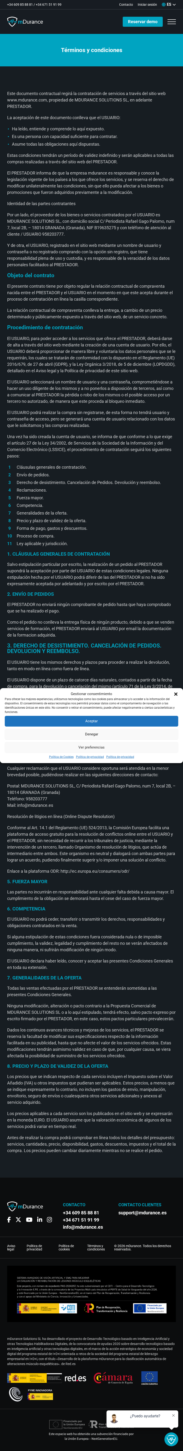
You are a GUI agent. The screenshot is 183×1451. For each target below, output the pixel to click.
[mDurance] (25, 22)
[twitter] (18, 1220)
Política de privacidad (90, 757)
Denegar (91, 734)
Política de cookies (66, 1247)
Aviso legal (11, 1247)
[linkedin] (39, 1220)
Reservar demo (143, 21)
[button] (175, 694)
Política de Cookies (61, 757)
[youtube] (29, 1220)
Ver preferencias (91, 747)
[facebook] (9, 1220)
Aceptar (91, 721)
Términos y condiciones (96, 1247)
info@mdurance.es (83, 1227)
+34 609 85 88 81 (20, 4)
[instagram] (49, 1220)
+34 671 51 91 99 (48, 4)
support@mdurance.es (140, 1212)
